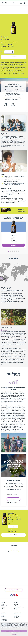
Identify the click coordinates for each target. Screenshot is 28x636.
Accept (7, 631)
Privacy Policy (14, 634)
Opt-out (20, 631)
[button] (8, 251)
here (2, 628)
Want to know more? (14, 632)
